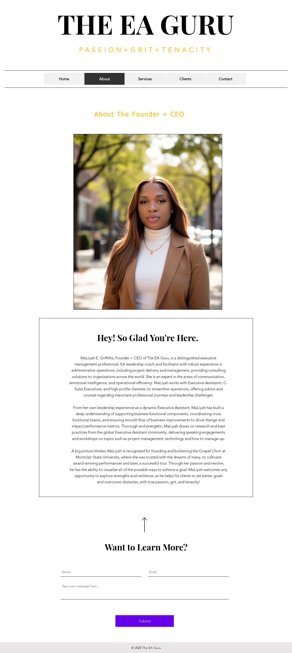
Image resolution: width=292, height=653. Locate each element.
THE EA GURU (145, 23)
